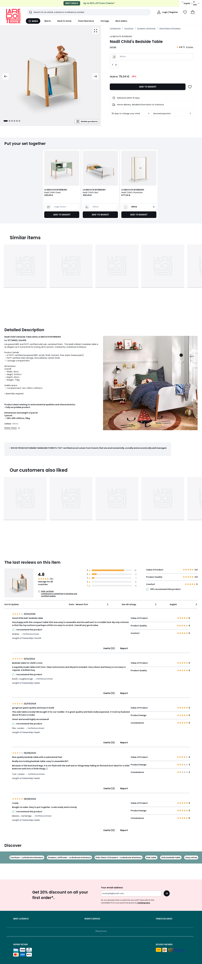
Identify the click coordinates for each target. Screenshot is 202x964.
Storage (105, 21)
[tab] (6, 121)
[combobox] (89, 604)
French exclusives (164, 918)
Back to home (64, 21)
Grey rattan (191, 857)
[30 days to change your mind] (148, 113)
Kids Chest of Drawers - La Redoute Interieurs (118, 857)
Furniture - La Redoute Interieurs (26, 857)
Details (113, 47)
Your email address (112, 887)
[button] (192, 12)
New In (47, 21)
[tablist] (12, 121)
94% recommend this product (165, 589)
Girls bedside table (170, 857)
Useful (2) (109, 788)
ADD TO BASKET (147, 86)
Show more (101, 931)
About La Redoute (21, 918)
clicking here (143, 902)
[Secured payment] (190, 113)
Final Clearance (86, 21)
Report (124, 648)
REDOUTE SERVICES (92, 918)
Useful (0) (109, 648)
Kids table (151, 857)
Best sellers (121, 21)
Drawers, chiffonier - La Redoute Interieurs (69, 857)
